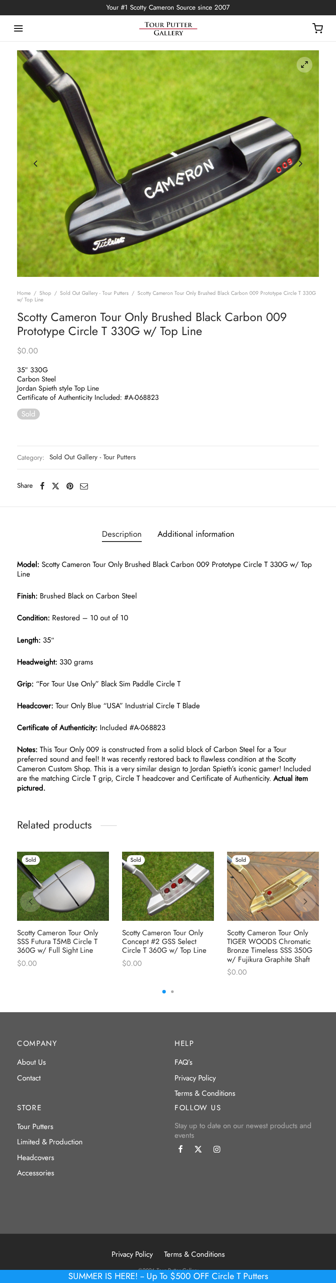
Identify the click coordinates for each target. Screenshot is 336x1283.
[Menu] (18, 28)
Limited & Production (50, 1141)
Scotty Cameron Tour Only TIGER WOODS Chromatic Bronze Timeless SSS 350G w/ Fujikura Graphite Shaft (269, 946)
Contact (29, 1078)
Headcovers (35, 1157)
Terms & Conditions (205, 1093)
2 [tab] (172, 991)
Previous (35, 163)
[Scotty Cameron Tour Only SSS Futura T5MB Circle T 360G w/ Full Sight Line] (63, 886)
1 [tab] (164, 991)
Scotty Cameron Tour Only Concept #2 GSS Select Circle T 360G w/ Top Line (164, 941)
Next (300, 163)
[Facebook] (42, 485)
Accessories (35, 1173)
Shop (45, 293)
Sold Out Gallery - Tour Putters (94, 293)
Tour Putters (35, 1126)
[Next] (305, 901)
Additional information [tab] (196, 534)
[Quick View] (97, 883)
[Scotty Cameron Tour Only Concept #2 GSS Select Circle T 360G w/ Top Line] (168, 886)
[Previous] (30, 901)
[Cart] (317, 28)
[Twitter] (198, 1150)
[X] (55, 485)
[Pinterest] (70, 485)
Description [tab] (122, 534)
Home (24, 293)
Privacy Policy (195, 1078)
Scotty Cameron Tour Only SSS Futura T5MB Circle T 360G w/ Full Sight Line (57, 941)
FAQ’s (183, 1062)
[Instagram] (217, 1150)
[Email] (84, 485)
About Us (31, 1062)
